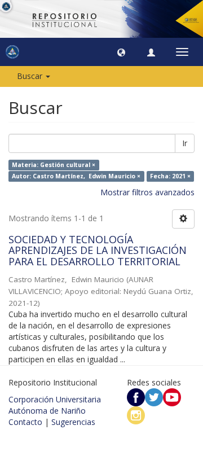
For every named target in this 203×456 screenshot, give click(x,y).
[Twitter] (154, 396)
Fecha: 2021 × (170, 176)
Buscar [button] (31, 76)
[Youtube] (172, 396)
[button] (121, 52)
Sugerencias (73, 421)
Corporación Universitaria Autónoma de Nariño (54, 405)
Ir (184, 143)
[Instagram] (136, 414)
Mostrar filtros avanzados (147, 192)
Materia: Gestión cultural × (53, 165)
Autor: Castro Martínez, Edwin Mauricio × (76, 176)
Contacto (25, 421)
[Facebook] (136, 396)
